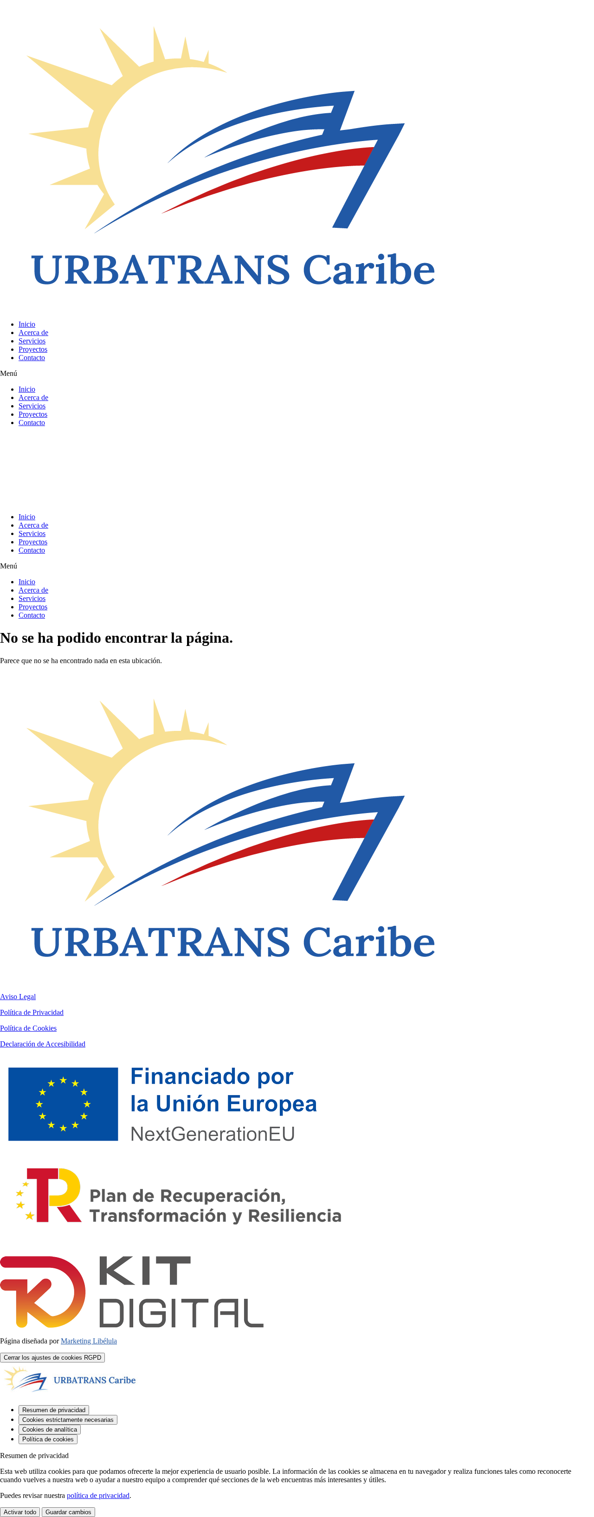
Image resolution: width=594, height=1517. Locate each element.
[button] (297, 373)
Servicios (32, 341)
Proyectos (33, 349)
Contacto (32, 357)
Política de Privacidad (32, 1012)
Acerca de (33, 332)
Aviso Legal (18, 997)
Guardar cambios (68, 1512)
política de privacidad (98, 1495)
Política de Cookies (28, 1028)
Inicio (27, 324)
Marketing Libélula (89, 1341)
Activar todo (20, 1512)
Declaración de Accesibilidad (42, 1044)
